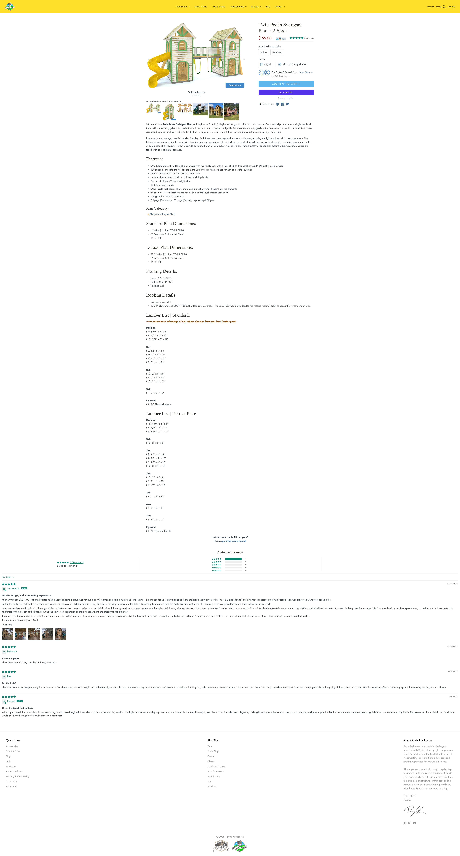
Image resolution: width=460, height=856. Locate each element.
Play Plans (181, 6)
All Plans (211, 786)
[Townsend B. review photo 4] (47, 634)
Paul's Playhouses (235, 837)
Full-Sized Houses (216, 766)
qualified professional (233, 541)
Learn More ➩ (306, 72)
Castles (211, 756)
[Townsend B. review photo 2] (21, 634)
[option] (196, 56)
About (278, 6)
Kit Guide (11, 766)
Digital (267, 64)
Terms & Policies (14, 771)
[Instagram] (409, 823)
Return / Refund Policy (17, 776)
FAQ (268, 6)
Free (209, 781)
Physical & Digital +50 (294, 64)
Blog (8, 756)
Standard (277, 52)
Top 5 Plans (218, 6)
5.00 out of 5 (76, 562)
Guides (255, 6)
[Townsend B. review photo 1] (7, 634)
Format (262, 59)
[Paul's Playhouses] (10, 6)
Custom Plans (13, 751)
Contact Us (11, 781)
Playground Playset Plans (162, 214)
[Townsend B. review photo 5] (60, 634)
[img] (9, 584)
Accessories (237, 6)
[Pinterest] (414, 823)
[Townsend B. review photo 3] (34, 634)
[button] (297, 38)
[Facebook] (405, 823)
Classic (211, 761)
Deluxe (263, 52)
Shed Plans (200, 6)
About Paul (11, 786)
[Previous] (148, 59)
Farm (210, 746)
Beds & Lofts (213, 776)
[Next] (244, 59)
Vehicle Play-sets (215, 771)
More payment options (286, 98)
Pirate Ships (213, 751)
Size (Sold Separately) (270, 46)
